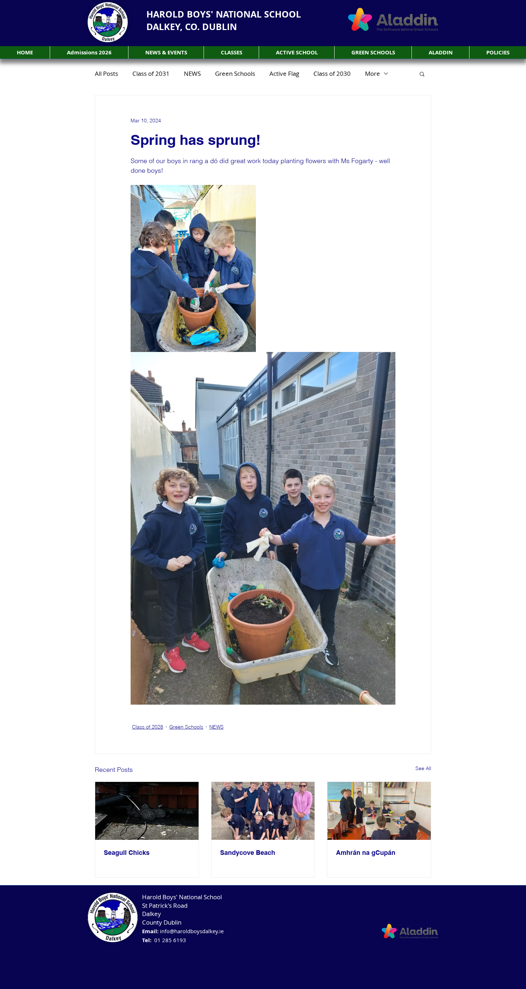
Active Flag (284, 73)
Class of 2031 (151, 73)
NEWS (192, 73)
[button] (231, 52)
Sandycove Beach (247, 852)
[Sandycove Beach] (263, 811)
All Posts (106, 73)
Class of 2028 (147, 727)
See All (423, 768)
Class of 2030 (332, 73)
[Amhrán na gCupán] (379, 811)
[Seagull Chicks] (147, 811)
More (372, 73)
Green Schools (235, 73)
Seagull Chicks (127, 852)
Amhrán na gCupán (365, 852)
